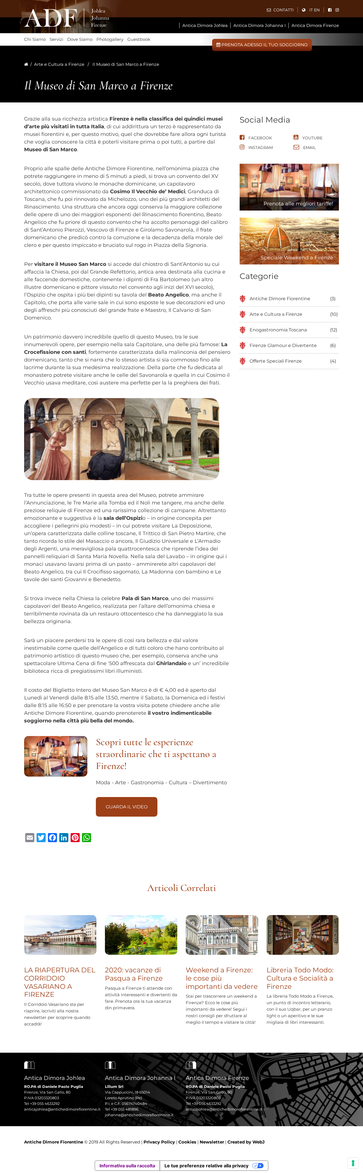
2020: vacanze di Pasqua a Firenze (134, 974)
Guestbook (138, 39)
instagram (260, 147)
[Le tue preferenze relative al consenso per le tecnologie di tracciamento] (353, 1163)
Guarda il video (126, 807)
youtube (311, 137)
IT (311, 9)
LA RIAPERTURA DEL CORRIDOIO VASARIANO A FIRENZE (59, 982)
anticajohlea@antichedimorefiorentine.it (62, 1109)
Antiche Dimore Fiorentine (280, 298)
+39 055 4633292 (45, 1103)
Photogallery (109, 39)
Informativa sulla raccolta (127, 1165)
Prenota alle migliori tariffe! (298, 204)
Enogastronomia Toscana (278, 330)
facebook (259, 137)
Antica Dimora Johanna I (259, 25)
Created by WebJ (246, 1142)
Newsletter (212, 1142)
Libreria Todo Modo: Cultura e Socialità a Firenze (300, 978)
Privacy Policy (159, 1142)
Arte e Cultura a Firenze (59, 64)
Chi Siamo (35, 39)
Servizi (56, 39)
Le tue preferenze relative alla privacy (206, 1165)
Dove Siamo (79, 39)
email (309, 147)
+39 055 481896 (124, 1109)
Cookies (187, 1142)
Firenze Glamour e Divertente (283, 345)
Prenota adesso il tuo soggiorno (264, 44)
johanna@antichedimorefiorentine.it (139, 1115)
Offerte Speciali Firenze (276, 361)
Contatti (283, 9)
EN (317, 9)
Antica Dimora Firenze (315, 25)
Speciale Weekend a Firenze (297, 258)
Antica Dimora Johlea (205, 25)
